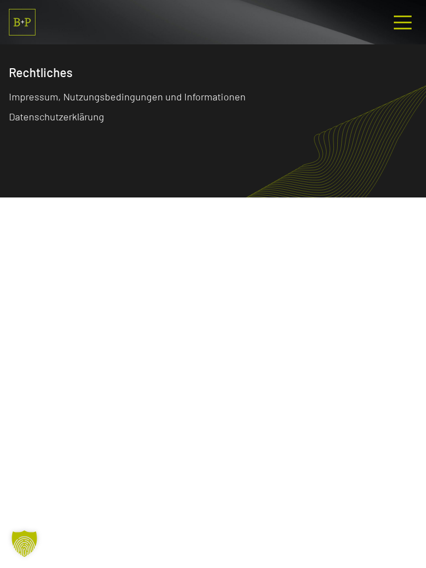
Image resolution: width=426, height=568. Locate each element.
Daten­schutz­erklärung (56, 116)
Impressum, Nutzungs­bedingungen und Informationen (127, 96)
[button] (24, 543)
